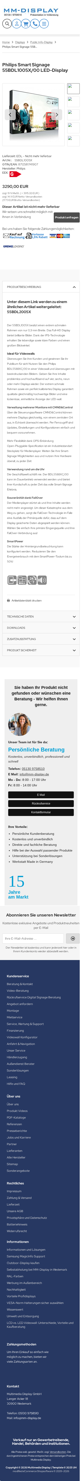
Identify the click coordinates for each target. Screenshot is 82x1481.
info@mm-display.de (34, 774)
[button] (73, 88)
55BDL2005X (19, 311)
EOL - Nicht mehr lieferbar (34, 156)
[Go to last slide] (10, 114)
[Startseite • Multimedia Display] (36, 12)
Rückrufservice (41, 803)
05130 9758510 (33, 769)
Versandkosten (58, 1451)
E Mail (41, 794)
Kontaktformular (41, 812)
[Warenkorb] (26, 23)
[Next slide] (56, 114)
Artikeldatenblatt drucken (27, 600)
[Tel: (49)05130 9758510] (35, 23)
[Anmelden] (16, 23)
